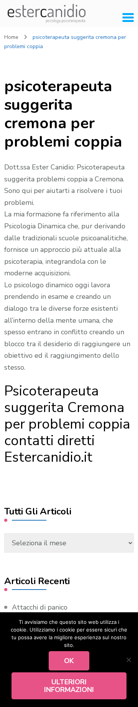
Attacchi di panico (39, 607)
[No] (128, 659)
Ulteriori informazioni (69, 685)
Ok (69, 660)
